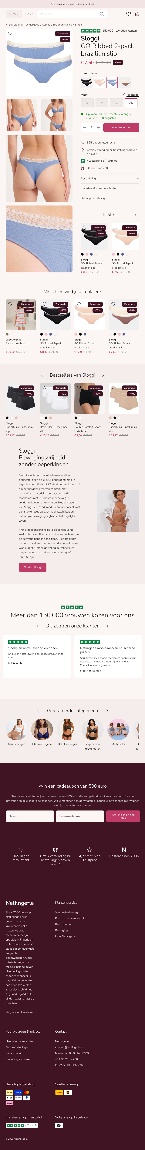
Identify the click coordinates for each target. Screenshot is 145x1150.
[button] (72, 14)
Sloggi (79, 24)
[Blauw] (91, 254)
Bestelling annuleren (18, 1059)
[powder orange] (99, 82)
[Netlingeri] (29, 14)
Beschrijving (88, 178)
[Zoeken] (101, 14)
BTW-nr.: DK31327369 (69, 1065)
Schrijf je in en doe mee (123, 816)
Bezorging (61, 930)
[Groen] (7, 334)
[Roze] (86, 254)
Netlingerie (62, 1041)
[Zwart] (82, 254)
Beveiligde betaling (93, 198)
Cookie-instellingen (17, 1047)
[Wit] (11, 417)
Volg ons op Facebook (19, 1012)
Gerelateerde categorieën (72, 711)
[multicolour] (125, 82)
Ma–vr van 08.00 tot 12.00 (72, 1053)
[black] (86, 82)
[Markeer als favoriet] (10, 33)
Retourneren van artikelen (71, 918)
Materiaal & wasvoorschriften (99, 188)
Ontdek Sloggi (33, 567)
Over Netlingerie (65, 936)
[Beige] (16, 417)
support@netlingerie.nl (69, 1047)
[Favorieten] (128, 14)
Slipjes (46, 24)
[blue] (112, 82)
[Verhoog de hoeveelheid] (98, 127)
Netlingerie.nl (20, 1138)
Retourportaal (63, 924)
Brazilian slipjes (62, 24)
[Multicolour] (95, 254)
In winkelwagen (121, 127)
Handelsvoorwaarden (19, 1041)
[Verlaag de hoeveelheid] (84, 127)
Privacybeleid (14, 1053)
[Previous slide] (37, 626)
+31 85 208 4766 (66, 1059)
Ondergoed (32, 24)
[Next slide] (107, 626)
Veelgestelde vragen (68, 912)
